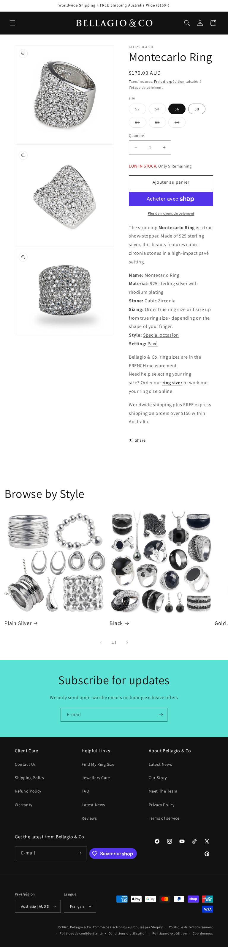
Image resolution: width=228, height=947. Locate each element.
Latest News (93, 804)
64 (180, 123)
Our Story (158, 777)
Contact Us (25, 764)
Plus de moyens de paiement (171, 213)
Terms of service (164, 818)
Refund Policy (28, 791)
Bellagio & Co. (81, 927)
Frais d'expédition (169, 81)
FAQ (85, 791)
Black (116, 623)
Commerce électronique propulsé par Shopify (128, 927)
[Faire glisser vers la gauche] (100, 642)
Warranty (23, 804)
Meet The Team (163, 791)
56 (177, 109)
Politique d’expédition (169, 933)
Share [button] (140, 440)
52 (140, 110)
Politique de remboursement (191, 927)
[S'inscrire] (160, 715)
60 (140, 123)
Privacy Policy (162, 804)
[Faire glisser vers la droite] (127, 642)
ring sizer (172, 382)
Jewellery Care (96, 777)
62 (160, 123)
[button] (12, 22)
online (165, 391)
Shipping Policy (29, 777)
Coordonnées (203, 933)
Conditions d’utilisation (128, 933)
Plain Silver (17, 623)
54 (160, 110)
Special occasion (161, 335)
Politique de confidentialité (81, 933)
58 (196, 109)
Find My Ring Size (98, 764)
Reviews (89, 818)
